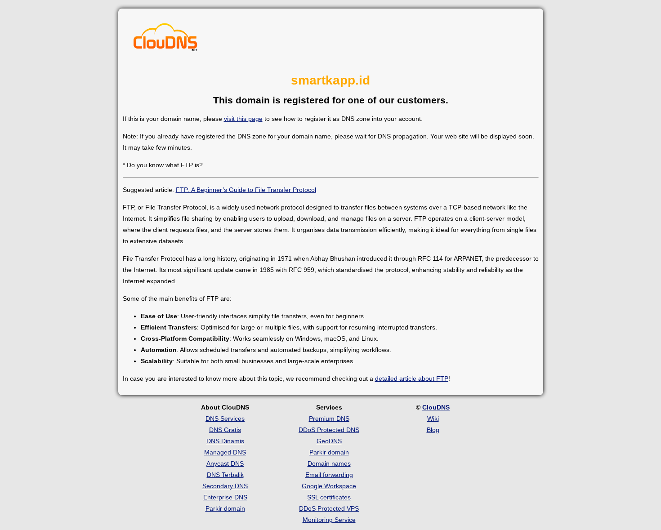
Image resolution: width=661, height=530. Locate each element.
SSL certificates (329, 497)
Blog (433, 429)
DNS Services (225, 418)
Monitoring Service (329, 519)
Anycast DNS (225, 463)
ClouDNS (436, 407)
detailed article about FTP (411, 378)
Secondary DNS (225, 486)
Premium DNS (329, 418)
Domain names (329, 463)
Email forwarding (329, 474)
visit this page (243, 118)
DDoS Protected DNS (329, 429)
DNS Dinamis (225, 441)
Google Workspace (329, 486)
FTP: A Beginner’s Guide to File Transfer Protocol (246, 189)
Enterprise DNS (225, 497)
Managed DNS (225, 452)
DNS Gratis (225, 429)
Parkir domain (225, 508)
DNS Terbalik (225, 474)
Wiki (433, 418)
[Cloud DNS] (165, 39)
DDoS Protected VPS (329, 508)
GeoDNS (329, 441)
